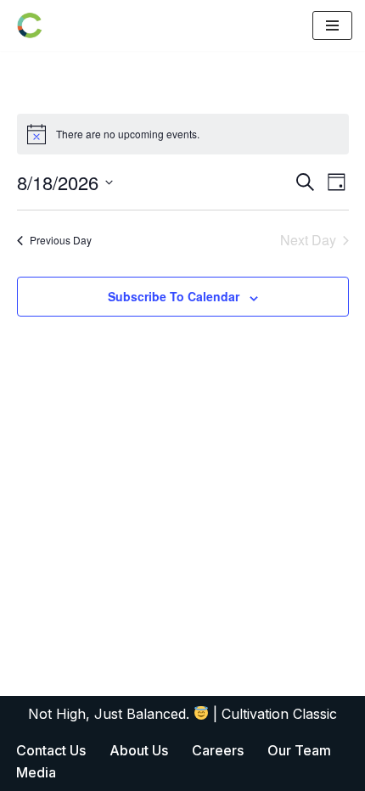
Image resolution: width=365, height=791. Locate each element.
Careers (218, 750)
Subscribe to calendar (173, 296)
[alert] (183, 134)
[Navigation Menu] (332, 25)
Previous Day (61, 240)
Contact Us (51, 750)
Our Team (299, 750)
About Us (139, 750)
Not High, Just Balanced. (111, 713)
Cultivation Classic (279, 713)
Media (36, 772)
